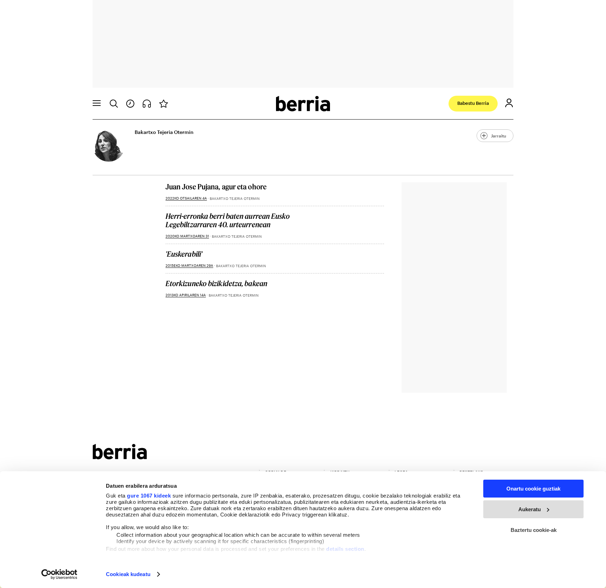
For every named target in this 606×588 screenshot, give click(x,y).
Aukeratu (529, 509)
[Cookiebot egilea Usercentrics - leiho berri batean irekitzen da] (59, 574)
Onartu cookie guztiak (533, 489)
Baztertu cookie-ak (534, 530)
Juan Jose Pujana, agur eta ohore (216, 186)
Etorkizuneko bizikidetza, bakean (216, 283)
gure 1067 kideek (149, 496)
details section (345, 549)
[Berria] (120, 457)
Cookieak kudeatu (128, 574)
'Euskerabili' (184, 254)
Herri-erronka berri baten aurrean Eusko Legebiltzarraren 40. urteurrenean (228, 220)
